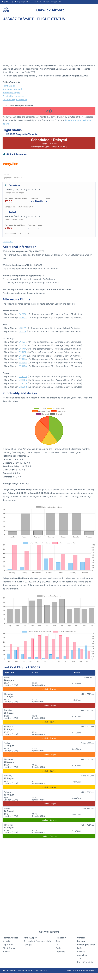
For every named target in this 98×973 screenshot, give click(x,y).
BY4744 (22, 348)
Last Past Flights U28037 (15, 99)
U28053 (23, 387)
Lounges (28, 944)
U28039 (23, 383)
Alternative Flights (11, 92)
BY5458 (23, 366)
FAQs (79, 948)
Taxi (58, 944)
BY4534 (22, 342)
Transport (61, 937)
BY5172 (22, 352)
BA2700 (23, 314)
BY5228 (23, 359)
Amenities (82, 955)
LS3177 (22, 328)
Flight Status (9, 85)
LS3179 (22, 331)
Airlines (6, 951)
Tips (79, 958)
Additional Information (13, 89)
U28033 (23, 376)
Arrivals (6, 941)
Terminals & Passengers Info (37, 941)
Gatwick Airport (50, 10)
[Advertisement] (49, 43)
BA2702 (23, 317)
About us (44, 970)
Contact (37, 970)
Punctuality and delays (13, 96)
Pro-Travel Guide (85, 962)
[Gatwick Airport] (6, 9)
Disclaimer (28, 970)
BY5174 (22, 355)
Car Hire (81, 937)
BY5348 (23, 362)
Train (58, 948)
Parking (81, 941)
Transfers (60, 951)
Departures (8, 944)
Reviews (81, 951)
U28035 (23, 380)
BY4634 (22, 345)
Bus (58, 941)
